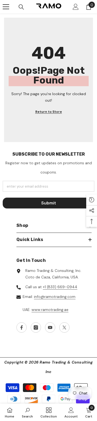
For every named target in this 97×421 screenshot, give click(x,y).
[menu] (6, 7)
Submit (48, 203)
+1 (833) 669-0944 (60, 286)
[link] (27, 412)
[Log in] (76, 7)
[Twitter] (64, 327)
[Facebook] (21, 327)
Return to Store (48, 112)
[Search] (21, 7)
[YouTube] (50, 327)
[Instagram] (36, 327)
